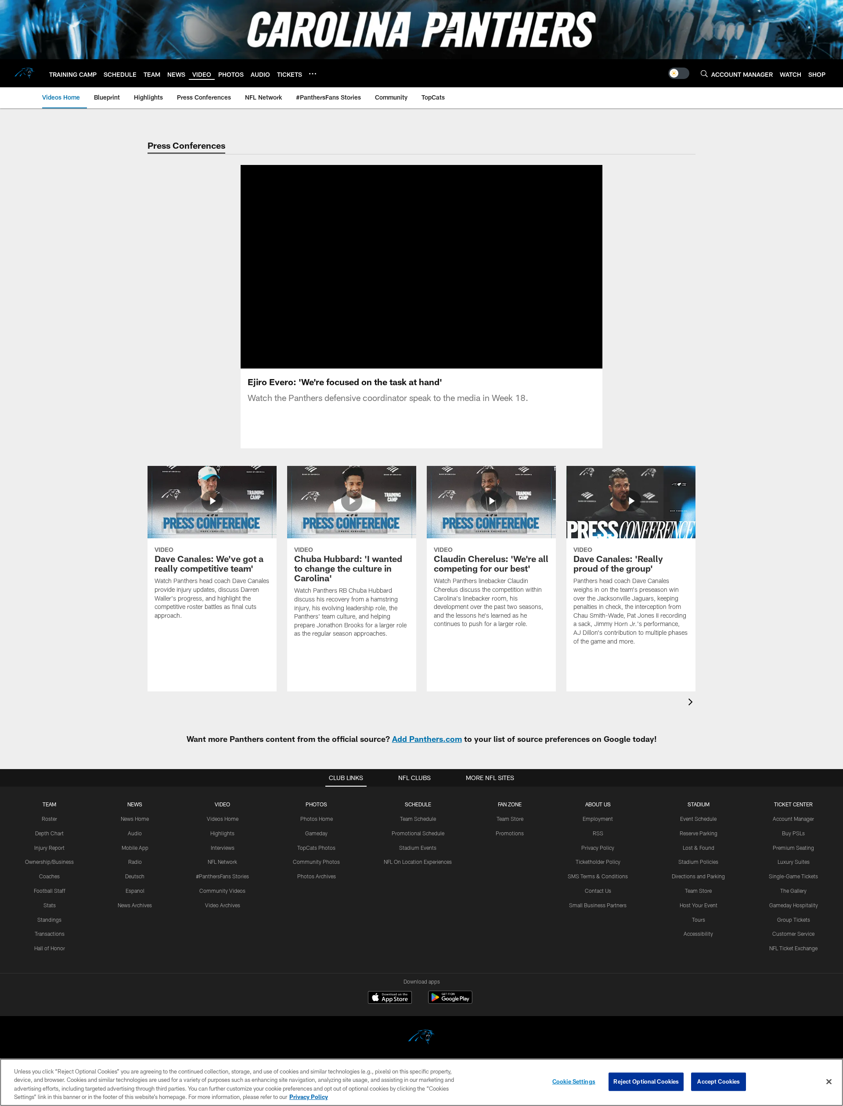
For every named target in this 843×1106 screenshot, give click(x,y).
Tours (698, 919)
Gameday (316, 833)
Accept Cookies (718, 1081)
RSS (598, 833)
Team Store (510, 819)
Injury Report (49, 848)
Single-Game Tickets (793, 876)
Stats (49, 905)
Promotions (510, 833)
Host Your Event (698, 905)
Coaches (49, 876)
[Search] (704, 73)
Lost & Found (698, 848)
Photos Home (316, 819)
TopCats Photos (316, 848)
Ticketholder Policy (598, 862)
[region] (421, 1082)
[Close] (829, 1081)
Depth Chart (49, 833)
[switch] (678, 73)
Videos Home (222, 819)
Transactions (50, 934)
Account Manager (793, 819)
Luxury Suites (794, 862)
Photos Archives (316, 876)
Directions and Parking (698, 876)
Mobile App (135, 848)
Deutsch (134, 876)
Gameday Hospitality (793, 905)
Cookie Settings (573, 1081)
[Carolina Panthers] (421, 1038)
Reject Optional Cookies (646, 1081)
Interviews (222, 848)
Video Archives (222, 905)
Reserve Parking (698, 833)
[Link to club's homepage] (24, 73)
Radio (135, 862)
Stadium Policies (698, 862)
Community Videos (222, 891)
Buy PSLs (793, 833)
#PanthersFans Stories (222, 876)
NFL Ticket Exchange (793, 948)
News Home (135, 819)
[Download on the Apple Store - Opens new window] (389, 998)
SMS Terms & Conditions (598, 876)
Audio (135, 833)
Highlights (222, 833)
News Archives (135, 905)
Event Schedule (698, 819)
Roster (49, 819)
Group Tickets (793, 919)
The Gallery (793, 891)
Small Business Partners (598, 905)
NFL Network (222, 862)
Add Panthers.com (427, 739)
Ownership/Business (49, 862)
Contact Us (598, 891)
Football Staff (49, 891)
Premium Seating (793, 848)
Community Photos (316, 862)
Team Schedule (418, 819)
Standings (49, 919)
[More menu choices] (312, 73)
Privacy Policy (597, 848)
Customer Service (793, 934)
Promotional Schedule (418, 833)
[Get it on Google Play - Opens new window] (450, 1002)
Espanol (135, 891)
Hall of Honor (49, 948)
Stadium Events (417, 848)
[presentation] (691, 703)
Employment (598, 819)
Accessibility (698, 934)
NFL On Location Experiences (418, 862)
